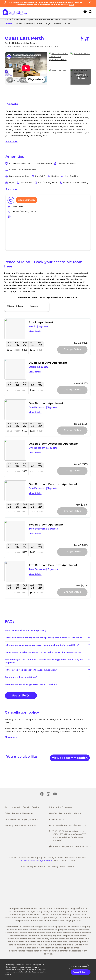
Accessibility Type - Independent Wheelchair (36, 19)
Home (8, 19)
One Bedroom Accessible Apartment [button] (53, 443)
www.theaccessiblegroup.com (36, 860)
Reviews (57, 23)
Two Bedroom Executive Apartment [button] (53, 565)
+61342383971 (59, 834)
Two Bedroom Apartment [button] (46, 524)
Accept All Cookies (80, 972)
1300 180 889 (59, 831)
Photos (8, 23)
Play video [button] (35, 79)
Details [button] (38, 331)
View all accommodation (70, 758)
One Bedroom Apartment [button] (46, 403)
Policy (67, 23)
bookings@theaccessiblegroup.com (27, 951)
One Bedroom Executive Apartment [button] (53, 484)
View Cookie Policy (79, 967)
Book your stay (26, 200)
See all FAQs (21, 695)
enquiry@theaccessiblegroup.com (69, 825)
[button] (26, 68)
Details (18, 23)
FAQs (47, 23)
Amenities (29, 23)
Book (39, 23)
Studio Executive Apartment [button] (48, 362)
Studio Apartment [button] (41, 322)
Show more (12, 141)
